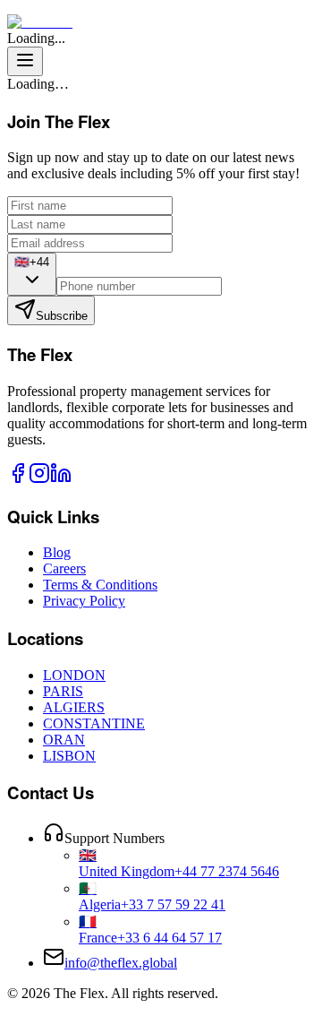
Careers (64, 568)
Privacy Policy (84, 600)
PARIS (63, 691)
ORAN (64, 739)
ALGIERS (74, 707)
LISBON (69, 755)
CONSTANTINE (94, 723)
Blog (57, 552)
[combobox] (31, 274)
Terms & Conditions (100, 584)
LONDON (74, 675)
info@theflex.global (120, 962)
